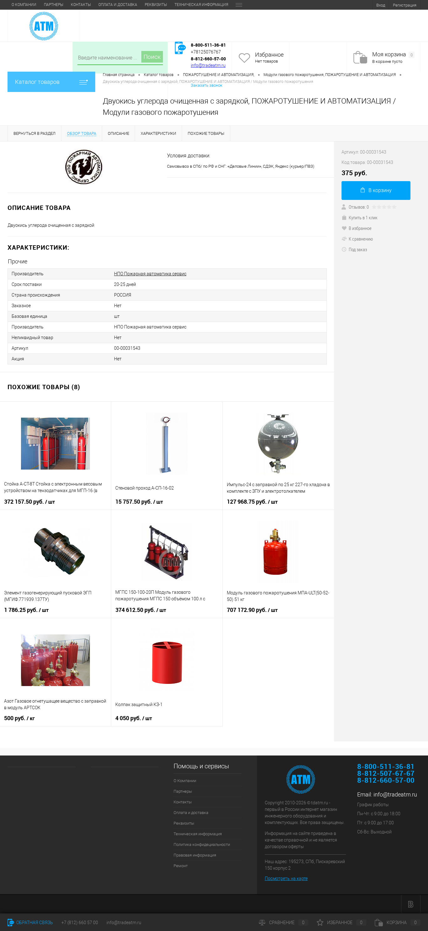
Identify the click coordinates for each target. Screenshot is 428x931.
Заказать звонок (206, 85)
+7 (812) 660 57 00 (79, 922)
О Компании (24, 5)
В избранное (360, 228)
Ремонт (181, 865)
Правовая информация (195, 855)
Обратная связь (34, 922)
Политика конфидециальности (202, 844)
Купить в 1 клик (363, 217)
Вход (380, 5)
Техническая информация (201, 5)
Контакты (81, 5)
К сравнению (361, 239)
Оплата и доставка (117, 5)
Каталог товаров (37, 82)
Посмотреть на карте (286, 878)
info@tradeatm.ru (208, 65)
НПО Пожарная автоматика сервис (150, 273)
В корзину (380, 190)
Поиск (152, 56)
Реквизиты (156, 5)
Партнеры (53, 5)
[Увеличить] (83, 167)
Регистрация (404, 5)
